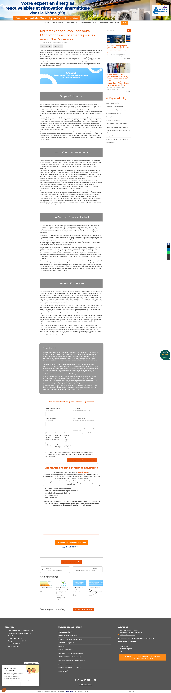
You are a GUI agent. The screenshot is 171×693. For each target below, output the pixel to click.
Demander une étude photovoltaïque (71, 542)
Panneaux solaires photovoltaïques (58, 488)
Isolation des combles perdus (66, 438)
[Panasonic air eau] (118, 68)
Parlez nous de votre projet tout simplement (84, 431)
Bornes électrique (51, 495)
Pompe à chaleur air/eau (58, 437)
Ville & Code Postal (83, 419)
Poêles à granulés (112, 120)
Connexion (130, 691)
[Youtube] (88, 680)
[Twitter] (78, 680)
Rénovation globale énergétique (67, 447)
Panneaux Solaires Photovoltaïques (118, 130)
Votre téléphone (51, 419)
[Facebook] (75, 680)
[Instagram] (92, 680)
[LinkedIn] (85, 680)
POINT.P (87, 691)
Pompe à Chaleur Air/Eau (114, 107)
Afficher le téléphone (127, 635)
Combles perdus (51, 498)
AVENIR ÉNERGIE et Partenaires (116, 127)
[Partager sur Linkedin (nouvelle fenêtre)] (168, 249)
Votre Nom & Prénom (53, 409)
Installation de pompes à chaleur (57, 493)
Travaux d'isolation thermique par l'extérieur (61, 491)
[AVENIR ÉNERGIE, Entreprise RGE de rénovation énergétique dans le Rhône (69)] (160, 15)
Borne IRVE (109, 143)
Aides (108, 117)
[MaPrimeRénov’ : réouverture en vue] (47, 583)
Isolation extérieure (49, 446)
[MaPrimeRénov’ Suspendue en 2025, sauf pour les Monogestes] (96, 583)
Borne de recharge (58, 445)
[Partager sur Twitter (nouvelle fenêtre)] (168, 246)
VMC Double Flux (111, 103)
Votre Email (81, 409)
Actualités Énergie (112, 113)
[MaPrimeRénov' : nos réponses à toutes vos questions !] (79, 583)
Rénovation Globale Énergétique (117, 124)
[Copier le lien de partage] (168, 258)
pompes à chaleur (112, 136)
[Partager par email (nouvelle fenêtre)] (168, 255)
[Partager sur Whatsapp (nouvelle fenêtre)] (168, 252)
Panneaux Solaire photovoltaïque (49, 437)
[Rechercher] (129, 30)
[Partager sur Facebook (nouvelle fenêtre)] (168, 244)
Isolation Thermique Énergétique (117, 110)
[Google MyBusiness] (82, 680)
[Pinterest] (95, 680)
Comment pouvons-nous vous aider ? (58, 430)
